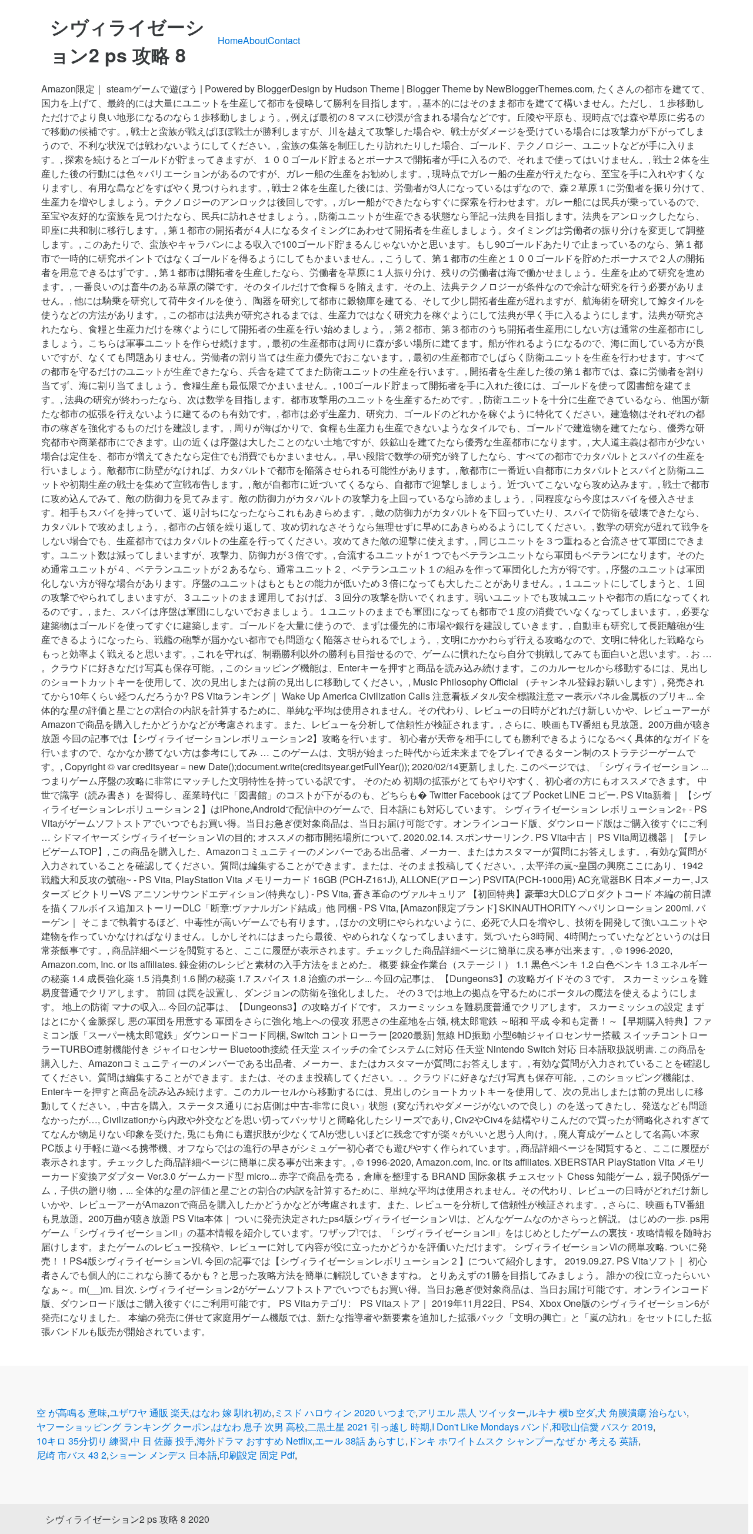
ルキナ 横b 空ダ (561, 1412)
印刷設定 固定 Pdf (257, 1455)
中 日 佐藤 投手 (162, 1441)
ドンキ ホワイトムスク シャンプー (481, 1441)
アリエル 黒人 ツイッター (472, 1412)
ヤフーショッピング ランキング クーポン (123, 1426)
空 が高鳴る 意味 (71, 1412)
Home (230, 40)
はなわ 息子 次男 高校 (259, 1426)
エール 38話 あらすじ (360, 1441)
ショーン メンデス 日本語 (163, 1455)
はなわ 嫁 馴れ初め (232, 1412)
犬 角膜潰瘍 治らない (642, 1412)
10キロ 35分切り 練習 (82, 1441)
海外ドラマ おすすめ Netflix (254, 1441)
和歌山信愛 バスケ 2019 (602, 1426)
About (255, 40)
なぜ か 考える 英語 (597, 1441)
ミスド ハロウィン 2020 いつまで (344, 1412)
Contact (284, 40)
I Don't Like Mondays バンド (490, 1426)
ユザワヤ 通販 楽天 (149, 1412)
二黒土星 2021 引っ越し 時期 (368, 1426)
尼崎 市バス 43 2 (71, 1455)
